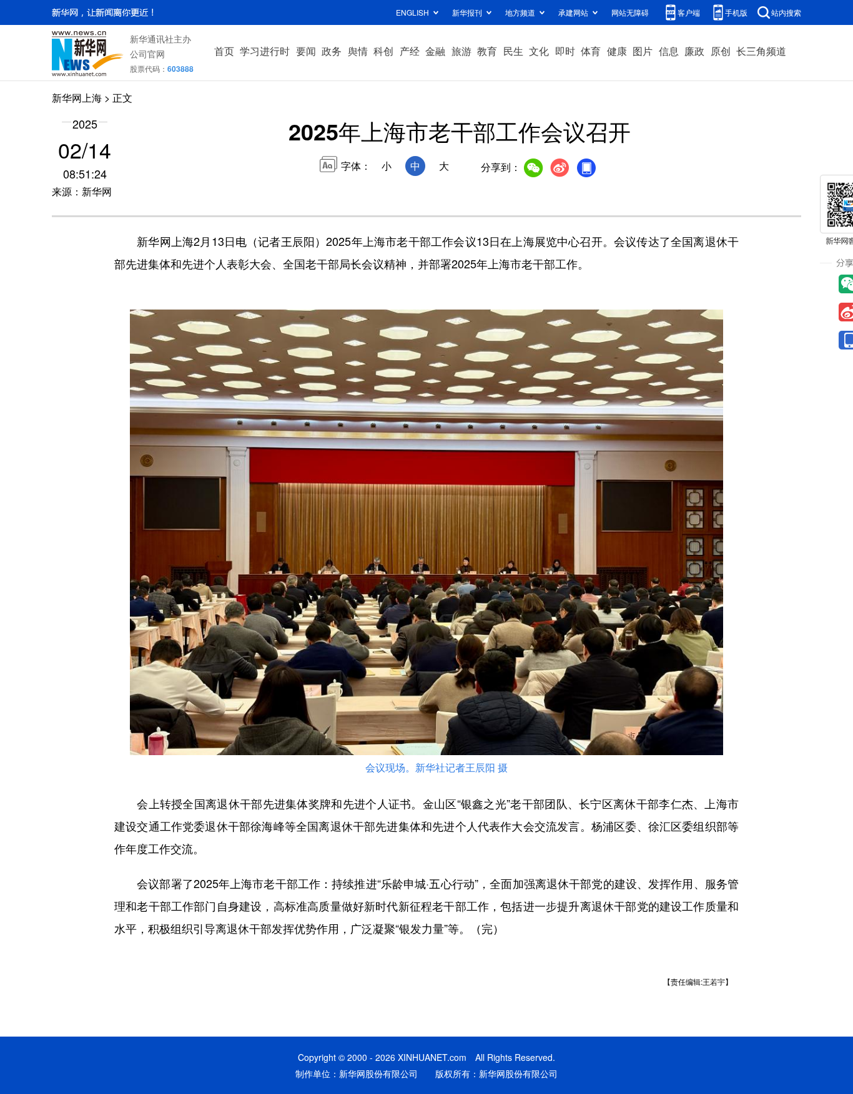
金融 (435, 51)
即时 (565, 51)
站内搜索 (786, 12)
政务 (332, 51)
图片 (643, 51)
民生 (513, 51)
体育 (591, 51)
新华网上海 (77, 97)
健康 (617, 51)
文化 (539, 51)
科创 (383, 51)
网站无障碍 (630, 12)
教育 (487, 51)
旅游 (461, 51)
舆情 (358, 51)
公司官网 (147, 53)
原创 (721, 51)
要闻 (306, 51)
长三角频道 (761, 51)
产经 (410, 51)
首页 (224, 51)
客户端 (689, 12)
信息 (669, 51)
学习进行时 (265, 51)
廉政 (694, 51)
